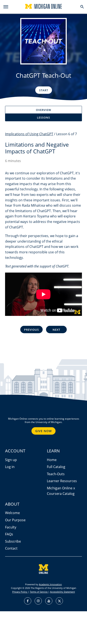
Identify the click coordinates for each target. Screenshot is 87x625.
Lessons (43, 117)
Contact (11, 548)
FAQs (9, 534)
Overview (43, 110)
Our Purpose (15, 520)
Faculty (10, 527)
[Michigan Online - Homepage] (43, 6)
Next (56, 330)
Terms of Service (39, 591)
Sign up (11, 459)
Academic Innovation (50, 584)
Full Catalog (56, 466)
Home (52, 459)
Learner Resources (62, 481)
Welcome (12, 512)
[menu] (6, 7)
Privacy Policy (20, 591)
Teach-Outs (56, 474)
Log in (10, 466)
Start (43, 90)
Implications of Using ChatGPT (29, 134)
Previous (31, 330)
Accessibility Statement (62, 591)
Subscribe (13, 541)
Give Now (43, 431)
